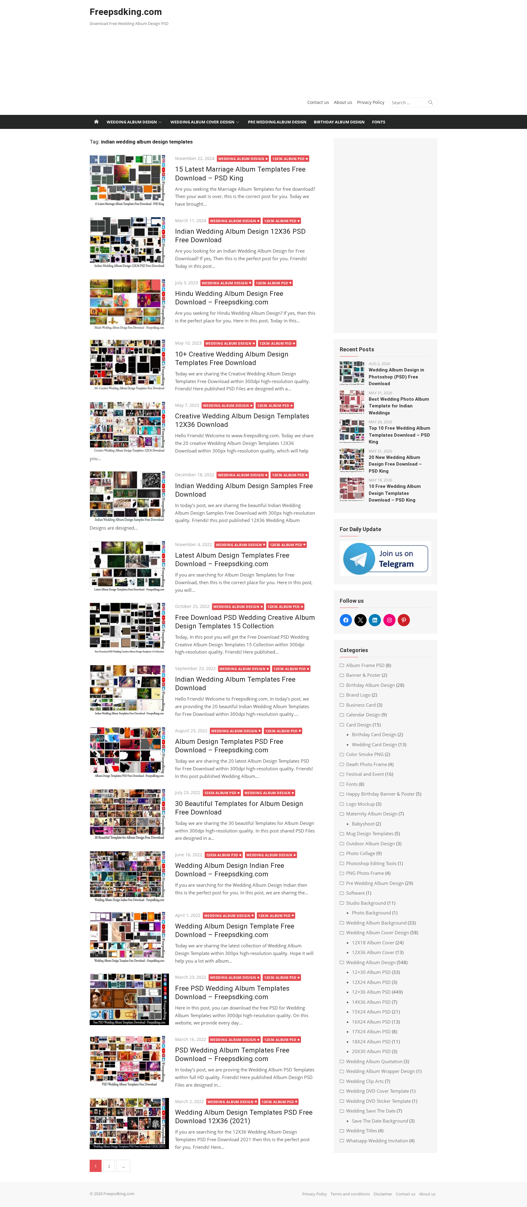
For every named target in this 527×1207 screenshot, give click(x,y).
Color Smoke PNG (365, 754)
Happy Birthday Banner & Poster (380, 794)
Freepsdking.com (126, 11)
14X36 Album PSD (371, 1002)
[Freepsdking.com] (96, 122)
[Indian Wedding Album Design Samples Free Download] (129, 497)
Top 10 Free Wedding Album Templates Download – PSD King (399, 435)
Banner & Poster (363, 675)
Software (355, 893)
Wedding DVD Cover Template (377, 1091)
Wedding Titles (361, 1130)
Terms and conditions (350, 1194)
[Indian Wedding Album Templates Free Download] (129, 690)
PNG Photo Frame (365, 873)
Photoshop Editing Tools (371, 863)
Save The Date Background (380, 1121)
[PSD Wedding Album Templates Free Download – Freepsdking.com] (129, 1061)
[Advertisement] (322, 45)
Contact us (318, 102)
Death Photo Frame (366, 764)
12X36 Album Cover (373, 952)
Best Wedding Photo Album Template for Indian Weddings (399, 406)
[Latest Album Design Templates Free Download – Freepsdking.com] (129, 566)
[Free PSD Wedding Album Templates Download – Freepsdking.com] (129, 999)
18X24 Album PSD (371, 1041)
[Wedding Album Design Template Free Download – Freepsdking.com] (129, 937)
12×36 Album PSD (371, 992)
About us (343, 102)
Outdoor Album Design (370, 843)
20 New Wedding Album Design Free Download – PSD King (395, 464)
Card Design (358, 725)
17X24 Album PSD (371, 1031)
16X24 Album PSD (371, 1022)
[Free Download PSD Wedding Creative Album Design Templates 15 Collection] (129, 628)
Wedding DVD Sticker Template (378, 1101)
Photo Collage (360, 853)
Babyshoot (363, 824)
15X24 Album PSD (371, 1012)
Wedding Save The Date (371, 1111)
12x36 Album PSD (288, 158)
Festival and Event (365, 774)
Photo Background (371, 913)
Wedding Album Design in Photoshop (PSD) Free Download (396, 376)
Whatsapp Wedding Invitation (377, 1141)
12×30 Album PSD (371, 972)
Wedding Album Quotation (374, 1061)
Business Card (361, 705)
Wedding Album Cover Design (202, 122)
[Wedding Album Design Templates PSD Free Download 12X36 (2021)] (129, 1123)
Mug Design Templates (369, 833)
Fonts (378, 122)
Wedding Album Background (376, 923)
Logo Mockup (360, 804)
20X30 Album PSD (371, 1051)
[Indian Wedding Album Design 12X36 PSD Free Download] (129, 242)
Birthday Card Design (374, 734)
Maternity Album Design (371, 814)
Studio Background (366, 903)
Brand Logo (358, 695)
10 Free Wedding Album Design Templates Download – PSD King (395, 493)
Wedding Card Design (374, 744)
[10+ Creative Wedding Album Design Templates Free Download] (129, 365)
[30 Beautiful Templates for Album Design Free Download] (129, 814)
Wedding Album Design (132, 122)
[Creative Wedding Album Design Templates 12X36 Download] (129, 427)
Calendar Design (363, 715)
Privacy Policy (370, 102)
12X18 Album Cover (373, 942)
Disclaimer (383, 1194)
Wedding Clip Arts (365, 1081)
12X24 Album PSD (371, 982)
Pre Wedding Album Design (277, 122)
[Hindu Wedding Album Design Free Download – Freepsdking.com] (129, 305)
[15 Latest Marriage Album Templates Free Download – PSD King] (129, 180)
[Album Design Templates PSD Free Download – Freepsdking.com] (129, 753)
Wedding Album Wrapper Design (380, 1071)
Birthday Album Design (339, 122)
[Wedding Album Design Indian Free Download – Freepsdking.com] (129, 877)
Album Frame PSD (365, 665)
